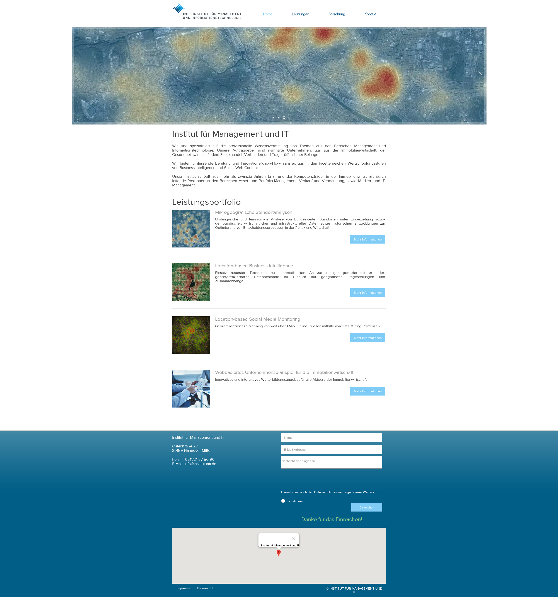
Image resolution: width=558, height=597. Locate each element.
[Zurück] (78, 76)
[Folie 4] (284, 117)
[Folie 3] (279, 117)
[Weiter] (480, 76)
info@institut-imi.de (200, 464)
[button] (367, 239)
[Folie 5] (274, 117)
